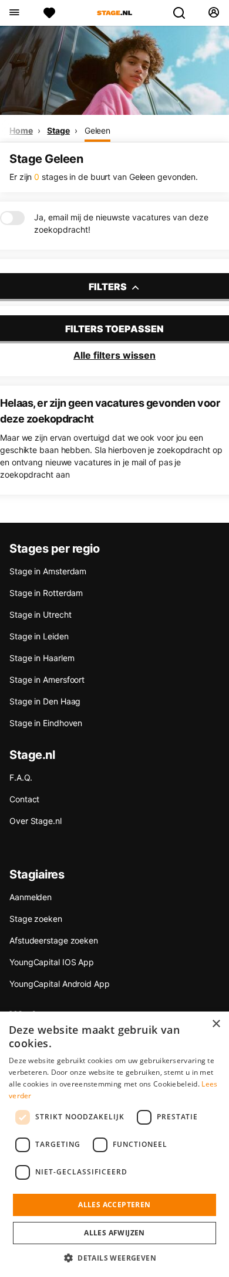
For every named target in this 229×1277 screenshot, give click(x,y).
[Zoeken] (184, 12)
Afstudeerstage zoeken (53, 940)
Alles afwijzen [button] (114, 1233)
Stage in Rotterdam (46, 593)
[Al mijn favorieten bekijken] (49, 12)
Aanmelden (30, 897)
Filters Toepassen (114, 329)
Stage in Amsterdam (47, 571)
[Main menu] (13, 13)
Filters (109, 286)
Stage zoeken (35, 919)
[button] (114, 1258)
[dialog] (114, 1144)
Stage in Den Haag (44, 701)
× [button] (215, 1024)
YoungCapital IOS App (51, 962)
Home (21, 130)
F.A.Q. (20, 777)
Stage (58, 130)
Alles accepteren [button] (114, 1205)
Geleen (97, 130)
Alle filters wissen (114, 355)
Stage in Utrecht (40, 614)
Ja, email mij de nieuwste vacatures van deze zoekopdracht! (121, 223)
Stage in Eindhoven (45, 723)
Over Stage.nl (35, 821)
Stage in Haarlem (41, 658)
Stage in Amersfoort (47, 680)
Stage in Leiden (39, 636)
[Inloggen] (213, 13)
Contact (24, 799)
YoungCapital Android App (59, 984)
